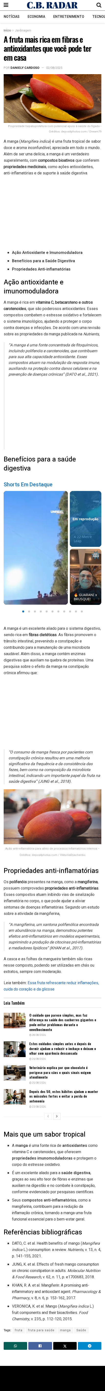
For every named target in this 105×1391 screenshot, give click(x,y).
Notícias (12, 16)
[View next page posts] (57, 1116)
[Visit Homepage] (52, 5)
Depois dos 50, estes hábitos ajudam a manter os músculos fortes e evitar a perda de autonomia (63, 1096)
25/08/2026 (39, 1083)
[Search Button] (98, 5)
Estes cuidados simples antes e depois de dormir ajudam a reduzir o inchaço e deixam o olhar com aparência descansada (62, 1048)
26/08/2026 (39, 1059)
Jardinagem (23, 30)
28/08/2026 (39, 1035)
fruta (18, 1330)
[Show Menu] (6, 5)
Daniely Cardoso (24, 67)
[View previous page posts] (48, 1116)
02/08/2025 (54, 67)
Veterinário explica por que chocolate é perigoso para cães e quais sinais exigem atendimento (60, 1072)
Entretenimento (68, 16)
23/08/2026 (39, 1107)
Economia (36, 16)
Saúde (81, 1330)
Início (7, 30)
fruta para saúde (41, 1330)
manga (65, 1330)
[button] (23, 611)
